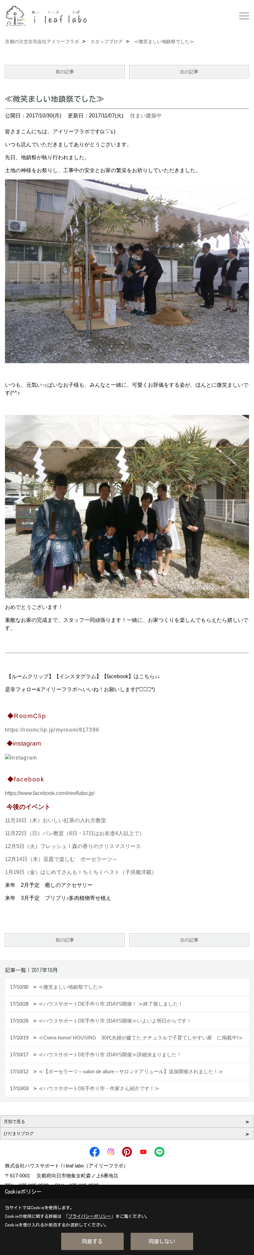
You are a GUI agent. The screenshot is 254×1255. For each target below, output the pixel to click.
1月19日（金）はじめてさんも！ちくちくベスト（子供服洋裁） (81, 872)
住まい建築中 (146, 115)
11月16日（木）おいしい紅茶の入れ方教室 (55, 820)
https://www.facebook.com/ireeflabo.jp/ (50, 793)
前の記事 (65, 71)
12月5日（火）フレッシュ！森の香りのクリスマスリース (73, 846)
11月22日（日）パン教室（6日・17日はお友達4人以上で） (75, 833)
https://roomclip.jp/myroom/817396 (52, 730)
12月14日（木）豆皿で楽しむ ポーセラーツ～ (61, 859)
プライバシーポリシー (89, 1216)
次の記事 (189, 71)
